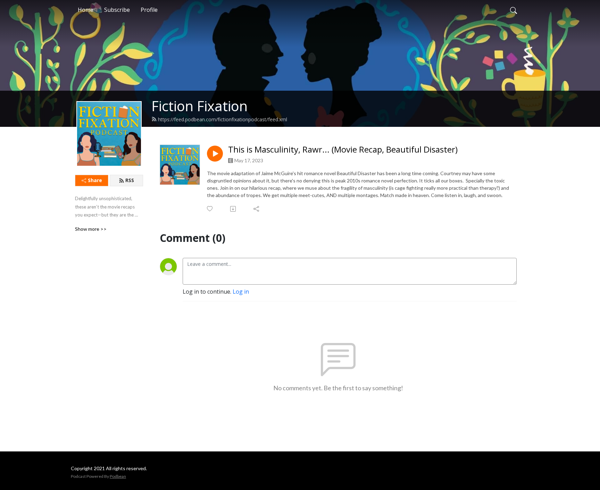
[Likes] (210, 208)
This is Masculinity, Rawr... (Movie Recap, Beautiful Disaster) (343, 150)
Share (95, 180)
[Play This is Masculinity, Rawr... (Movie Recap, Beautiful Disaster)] (215, 154)
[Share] (257, 208)
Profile (149, 10)
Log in (241, 291)
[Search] (513, 10)
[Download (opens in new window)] (234, 208)
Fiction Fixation (199, 105)
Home (85, 10)
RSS (129, 180)
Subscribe (117, 10)
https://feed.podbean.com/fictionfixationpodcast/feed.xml (222, 119)
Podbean (118, 476)
